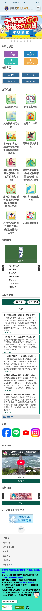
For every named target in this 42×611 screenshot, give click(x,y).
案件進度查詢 (14, 284)
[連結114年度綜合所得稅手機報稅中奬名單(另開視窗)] (21, 27)
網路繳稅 (12, 280)
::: (1, 1)
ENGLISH (26, 2)
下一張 (39, 268)
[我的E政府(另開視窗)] (27, 607)
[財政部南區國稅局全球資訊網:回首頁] (18, 8)
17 (21, 41)
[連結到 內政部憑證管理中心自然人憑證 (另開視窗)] (21, 496)
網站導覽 (16, 2)
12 (37, 38)
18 (24, 41)
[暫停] (3, 18)
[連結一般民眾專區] (11, 54)
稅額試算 (12, 287)
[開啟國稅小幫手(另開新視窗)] (36, 594)
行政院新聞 (19, 302)
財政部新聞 (33, 302)
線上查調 (12, 273)
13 (40, 38)
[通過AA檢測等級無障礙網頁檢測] (19, 607)
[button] (38, 8)
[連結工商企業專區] (31, 54)
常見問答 (36, 2)
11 (34, 38)
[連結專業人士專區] (11, 61)
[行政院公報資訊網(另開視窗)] (7, 607)
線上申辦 (12, 269)
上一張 (3, 268)
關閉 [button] (21, 529)
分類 (21, 309)
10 (31, 38)
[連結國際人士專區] (31, 61)
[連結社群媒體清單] (21, 432)
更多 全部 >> (8, 417)
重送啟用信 (30, 81)
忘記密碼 (11, 81)
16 (18, 41)
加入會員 (30, 75)
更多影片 (21, 481)
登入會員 (11, 75)
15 (14, 41)
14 (11, 41)
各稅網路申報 (14, 276)
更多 (21, 503)
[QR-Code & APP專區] (21, 518)
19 (27, 41)
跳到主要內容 (6, 1)
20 (31, 41)
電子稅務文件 (14, 266)
